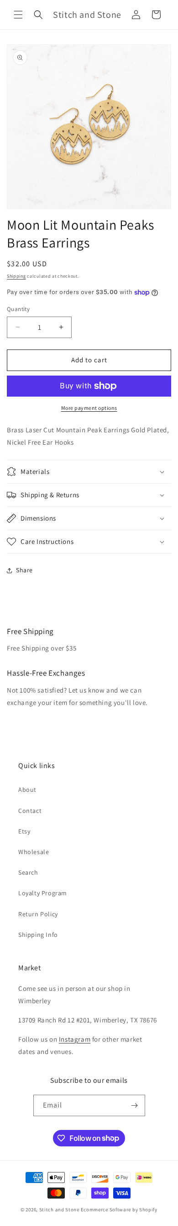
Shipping (16, 276)
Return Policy (38, 914)
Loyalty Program (42, 893)
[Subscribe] (135, 1105)
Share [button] (24, 570)
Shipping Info (38, 934)
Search (28, 872)
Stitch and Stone (59, 1209)
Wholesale (33, 852)
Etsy (24, 831)
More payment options (89, 407)
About (27, 789)
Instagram (74, 1039)
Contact (30, 811)
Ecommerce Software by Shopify (119, 1209)
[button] (18, 15)
